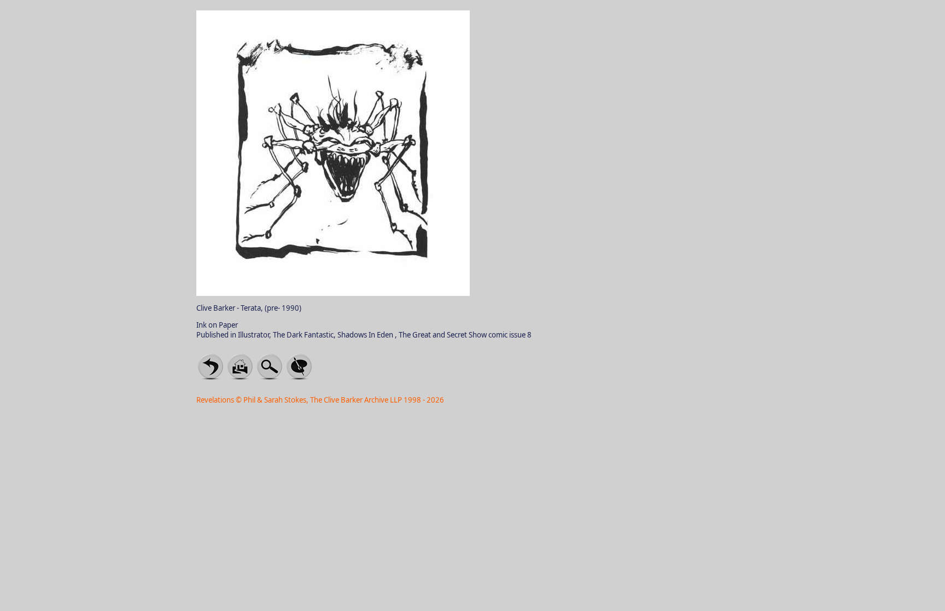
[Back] (210, 366)
